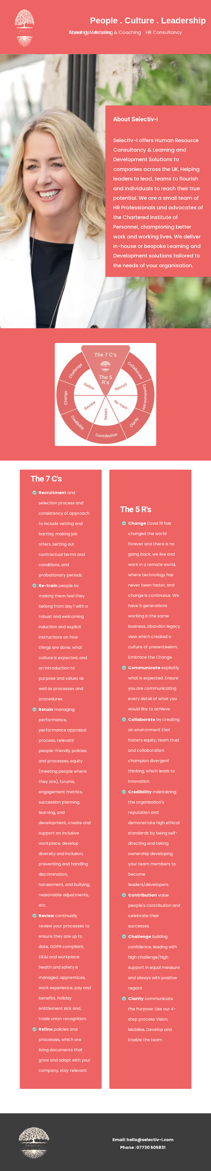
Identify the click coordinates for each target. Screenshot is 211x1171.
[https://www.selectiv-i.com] (24, 27)
